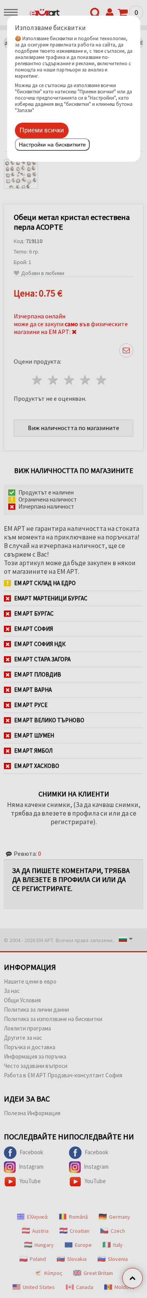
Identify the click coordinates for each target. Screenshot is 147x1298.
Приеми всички (42, 130)
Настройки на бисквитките (52, 144)
